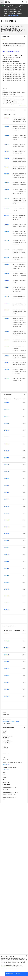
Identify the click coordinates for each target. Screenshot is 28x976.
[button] (26, 956)
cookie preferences (6, 966)
